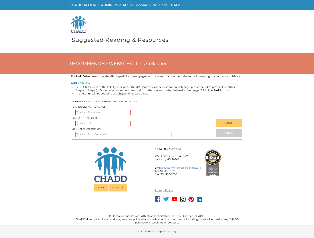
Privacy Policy (164, 190)
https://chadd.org (166, 231)
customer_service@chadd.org (182, 167)
